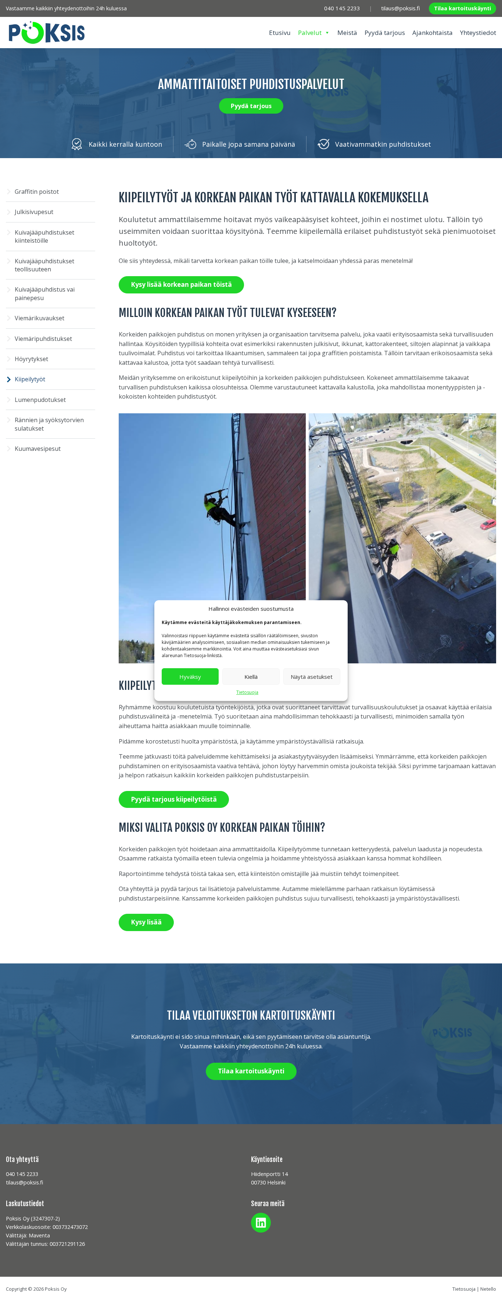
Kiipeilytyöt (30, 379)
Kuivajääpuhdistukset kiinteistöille (44, 236)
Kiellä (251, 676)
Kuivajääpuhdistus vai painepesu (45, 293)
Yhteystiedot (478, 32)
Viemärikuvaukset (39, 318)
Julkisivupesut (34, 212)
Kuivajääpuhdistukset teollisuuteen (44, 265)
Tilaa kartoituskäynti (462, 8)
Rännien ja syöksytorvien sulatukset (49, 424)
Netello (488, 1289)
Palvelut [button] (310, 32)
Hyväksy (190, 676)
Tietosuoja (247, 692)
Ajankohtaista (432, 32)
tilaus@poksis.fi (400, 8)
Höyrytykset (31, 359)
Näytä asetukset (312, 676)
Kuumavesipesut (38, 449)
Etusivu (280, 32)
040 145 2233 (342, 8)
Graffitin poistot (37, 192)
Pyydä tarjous (385, 32)
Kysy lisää (146, 922)
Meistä (347, 32)
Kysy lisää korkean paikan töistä (181, 284)
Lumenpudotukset (40, 400)
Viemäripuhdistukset (44, 339)
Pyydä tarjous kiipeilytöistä (174, 799)
